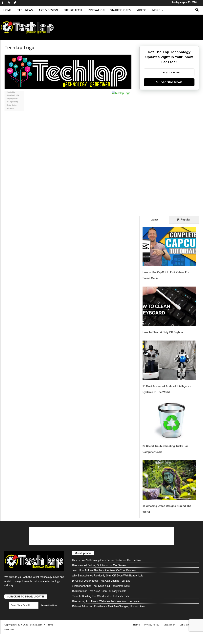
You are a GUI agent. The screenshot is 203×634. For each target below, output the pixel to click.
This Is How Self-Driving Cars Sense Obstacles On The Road (107, 560)
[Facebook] (2, 3)
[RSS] (9, 3)
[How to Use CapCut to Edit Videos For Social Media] (169, 246)
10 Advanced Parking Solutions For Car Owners (99, 565)
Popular (185, 219)
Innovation (96, 10)
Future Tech (73, 10)
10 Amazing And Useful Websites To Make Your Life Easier (106, 601)
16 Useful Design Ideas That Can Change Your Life (101, 580)
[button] (196, 10)
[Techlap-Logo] (68, 72)
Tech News (25, 10)
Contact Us (185, 624)
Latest (154, 219)
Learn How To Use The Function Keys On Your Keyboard (104, 570)
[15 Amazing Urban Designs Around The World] (169, 480)
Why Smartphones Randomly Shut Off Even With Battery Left (107, 575)
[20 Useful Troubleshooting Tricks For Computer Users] (169, 420)
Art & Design (48, 10)
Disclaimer (169, 624)
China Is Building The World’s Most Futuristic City (100, 596)
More (156, 10)
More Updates (83, 553)
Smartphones (120, 10)
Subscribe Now (169, 82)
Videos (141, 10)
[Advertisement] (169, 152)
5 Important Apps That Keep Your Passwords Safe (101, 585)
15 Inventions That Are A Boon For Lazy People (99, 591)
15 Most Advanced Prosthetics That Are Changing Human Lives (108, 606)
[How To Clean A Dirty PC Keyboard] (169, 306)
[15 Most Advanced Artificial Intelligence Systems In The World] (169, 360)
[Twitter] (15, 3)
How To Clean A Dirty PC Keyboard (164, 332)
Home (7, 10)
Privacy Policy (151, 624)
